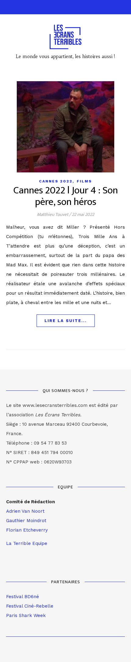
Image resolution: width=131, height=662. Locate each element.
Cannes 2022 (56, 181)
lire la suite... (65, 320)
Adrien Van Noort (25, 511)
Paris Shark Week (26, 615)
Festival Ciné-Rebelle (29, 606)
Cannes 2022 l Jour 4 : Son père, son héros (65, 196)
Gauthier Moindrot (26, 520)
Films (84, 181)
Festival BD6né (22, 596)
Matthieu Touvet (52, 214)
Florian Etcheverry (27, 530)
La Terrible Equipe (26, 543)
